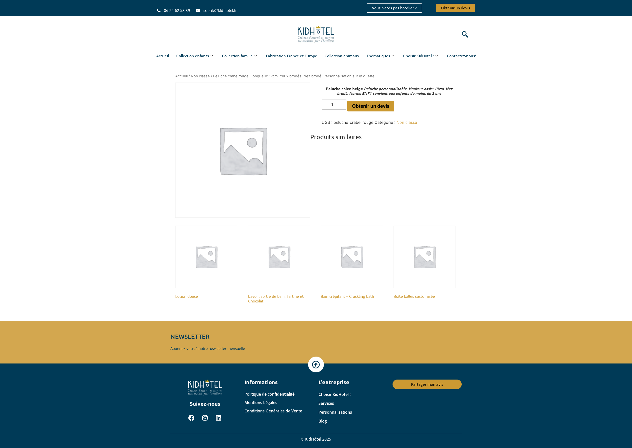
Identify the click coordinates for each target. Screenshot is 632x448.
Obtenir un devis (371, 106)
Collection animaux (342, 55)
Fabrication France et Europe (291, 55)
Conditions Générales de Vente (273, 411)
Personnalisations (335, 412)
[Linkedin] (218, 417)
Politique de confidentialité (269, 394)
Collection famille (237, 55)
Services (326, 403)
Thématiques (378, 55)
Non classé (200, 76)
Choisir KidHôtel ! (418, 55)
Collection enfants (192, 55)
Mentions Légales (260, 402)
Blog (322, 421)
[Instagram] (205, 417)
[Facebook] (191, 417)
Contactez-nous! (461, 55)
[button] (463, 35)
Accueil (162, 55)
